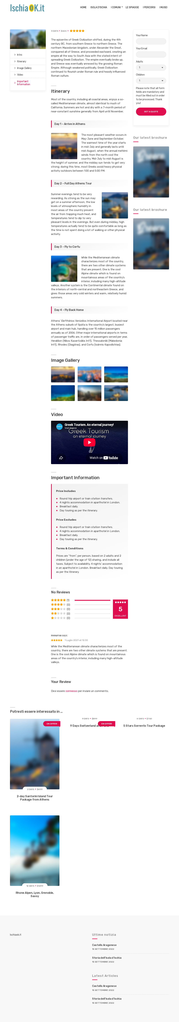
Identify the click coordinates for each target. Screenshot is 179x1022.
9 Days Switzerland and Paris (89, 725)
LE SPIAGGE (132, 7)
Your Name (142, 35)
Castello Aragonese (104, 945)
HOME (83, 7)
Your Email (141, 48)
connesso (71, 691)
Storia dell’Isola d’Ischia (106, 957)
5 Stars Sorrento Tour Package (144, 725)
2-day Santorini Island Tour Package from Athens (35, 798)
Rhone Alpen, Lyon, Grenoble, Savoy (35, 894)
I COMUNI (116, 7)
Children (140, 74)
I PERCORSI (149, 7)
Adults (139, 61)
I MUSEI (163, 7)
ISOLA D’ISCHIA (99, 7)
